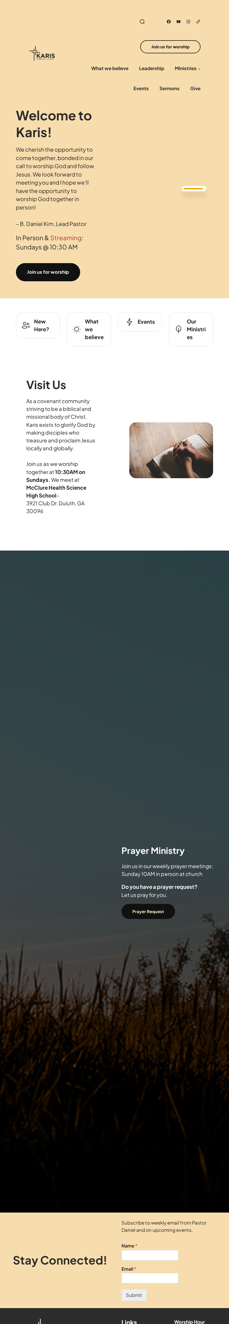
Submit (134, 1295)
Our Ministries (196, 329)
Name (129, 1246)
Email (128, 1269)
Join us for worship (48, 272)
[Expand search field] (142, 21)
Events (146, 321)
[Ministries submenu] (199, 68)
